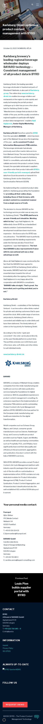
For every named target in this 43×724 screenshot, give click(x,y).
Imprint (5, 645)
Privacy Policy (8, 648)
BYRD (35, 133)
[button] (15, 704)
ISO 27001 (7, 651)
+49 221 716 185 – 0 (12, 629)
